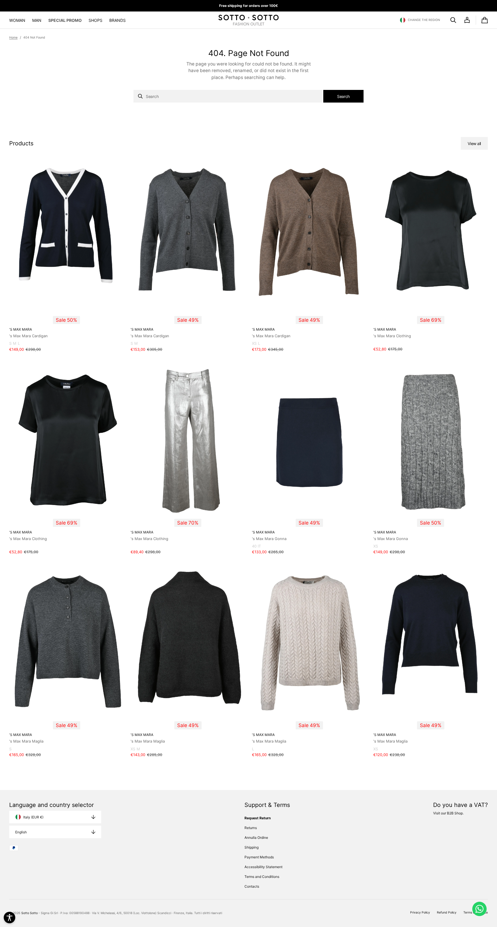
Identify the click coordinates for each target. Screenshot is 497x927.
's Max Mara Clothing (392, 336)
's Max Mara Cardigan (28, 336)
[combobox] (227, 96)
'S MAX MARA (20, 329)
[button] (420, 20)
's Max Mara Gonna (269, 538)
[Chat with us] (479, 909)
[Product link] (66, 257)
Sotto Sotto (29, 913)
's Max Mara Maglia (26, 741)
